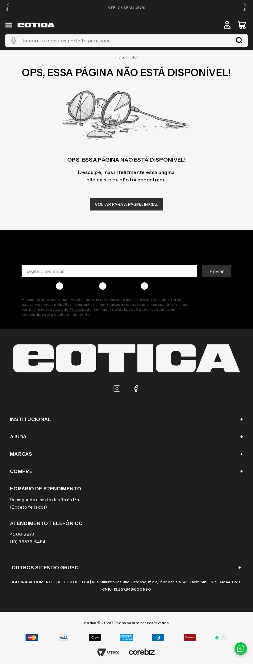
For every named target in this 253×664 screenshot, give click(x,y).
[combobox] (126, 40)
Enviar (216, 271)
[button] (8, 7)
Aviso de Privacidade (72, 309)
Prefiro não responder (174, 286)
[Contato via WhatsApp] (240, 648)
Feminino (118, 286)
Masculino (76, 286)
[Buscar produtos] (239, 40)
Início (119, 57)
